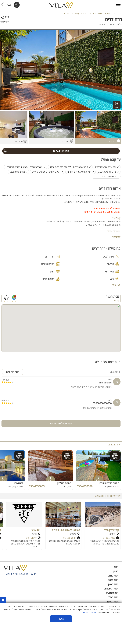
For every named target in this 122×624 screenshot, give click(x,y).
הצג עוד (116, 284)
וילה (120, 13)
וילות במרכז (113, 579)
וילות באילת (113, 597)
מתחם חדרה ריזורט (109, 483)
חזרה (3, 4)
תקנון (116, 571)
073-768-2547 (69, 537)
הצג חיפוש (9, 4)
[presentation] (3, 70)
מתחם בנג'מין (64, 483)
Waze (6, 301)
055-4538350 (85, 486)
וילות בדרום (113, 575)
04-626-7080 (109, 537)
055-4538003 (37, 486)
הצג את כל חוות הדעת (61, 423)
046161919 (31, 537)
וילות (116, 566)
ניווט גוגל (14, 301)
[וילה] (15, 568)
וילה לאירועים (112, 592)
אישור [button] (61, 618)
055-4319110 (61, 151)
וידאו (117, 107)
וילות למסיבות (112, 601)
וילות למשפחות (111, 588)
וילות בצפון (113, 584)
